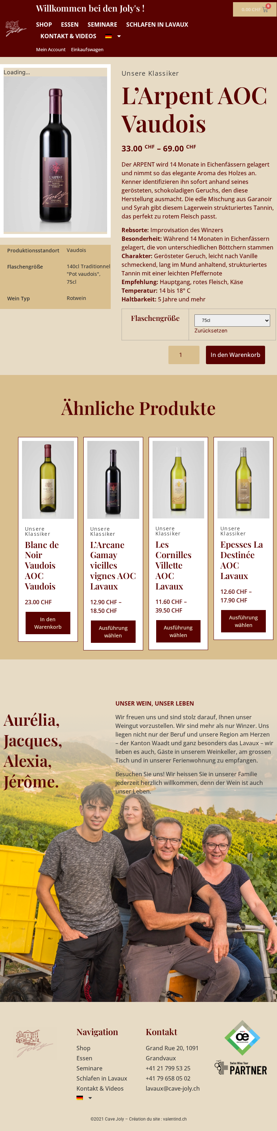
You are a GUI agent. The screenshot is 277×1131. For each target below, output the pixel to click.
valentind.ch (175, 1119)
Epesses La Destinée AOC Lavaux (241, 559)
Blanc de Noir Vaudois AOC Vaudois (42, 565)
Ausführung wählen (113, 631)
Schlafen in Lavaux (157, 24)
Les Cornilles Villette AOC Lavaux (173, 564)
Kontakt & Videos (68, 36)
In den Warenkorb (235, 355)
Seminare (102, 24)
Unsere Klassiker (150, 73)
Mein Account (51, 49)
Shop (44, 24)
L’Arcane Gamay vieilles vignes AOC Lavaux (113, 565)
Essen (70, 24)
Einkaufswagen (87, 49)
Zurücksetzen (210, 330)
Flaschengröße (155, 318)
